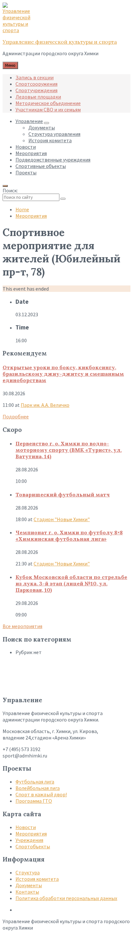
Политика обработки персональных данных (66, 898)
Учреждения (29, 840)
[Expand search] (5, 186)
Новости (25, 827)
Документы (28, 885)
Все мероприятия (22, 626)
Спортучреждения (36, 90)
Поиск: (10, 190)
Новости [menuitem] (25, 147)
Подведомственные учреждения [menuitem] (52, 159)
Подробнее (16, 416)
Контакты (27, 891)
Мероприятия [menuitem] (31, 153)
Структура (27, 872)
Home (22, 209)
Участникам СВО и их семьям (48, 109)
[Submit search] (63, 199)
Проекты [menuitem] (25, 172)
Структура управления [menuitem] (54, 134)
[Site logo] (19, 30)
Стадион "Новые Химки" (62, 519)
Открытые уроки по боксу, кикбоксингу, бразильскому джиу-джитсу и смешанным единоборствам (63, 373)
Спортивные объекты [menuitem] (40, 166)
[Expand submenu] (46, 123)
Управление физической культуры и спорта (60, 42)
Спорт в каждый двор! (41, 794)
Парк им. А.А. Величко (45, 405)
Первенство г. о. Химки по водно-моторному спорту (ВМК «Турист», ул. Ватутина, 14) (68, 449)
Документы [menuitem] (41, 127)
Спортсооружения (36, 84)
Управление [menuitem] (29, 121)
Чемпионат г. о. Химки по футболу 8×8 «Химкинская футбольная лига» (69, 535)
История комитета (37, 879)
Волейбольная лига (37, 788)
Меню (10, 65)
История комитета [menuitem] (50, 140)
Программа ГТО (33, 801)
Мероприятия (31, 216)
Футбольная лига (34, 781)
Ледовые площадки (38, 96)
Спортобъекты (32, 846)
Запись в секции (34, 77)
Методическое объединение (48, 103)
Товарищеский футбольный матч (62, 494)
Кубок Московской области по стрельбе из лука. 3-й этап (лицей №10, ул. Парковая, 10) (71, 583)
